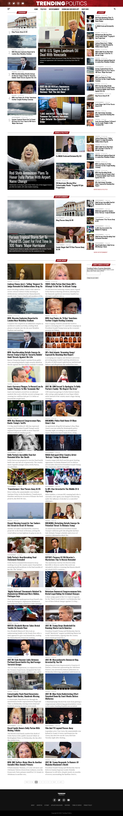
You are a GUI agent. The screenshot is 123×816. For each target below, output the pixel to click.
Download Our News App (70, 9)
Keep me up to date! (92, 278)
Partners (67, 805)
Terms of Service (77, 805)
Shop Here (85, 9)
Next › (54, 782)
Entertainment (54, 9)
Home (36, 9)
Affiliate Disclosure (57, 805)
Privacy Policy (88, 805)
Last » (61, 782)
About (33, 805)
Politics (43, 9)
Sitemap (46, 805)
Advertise (39, 805)
